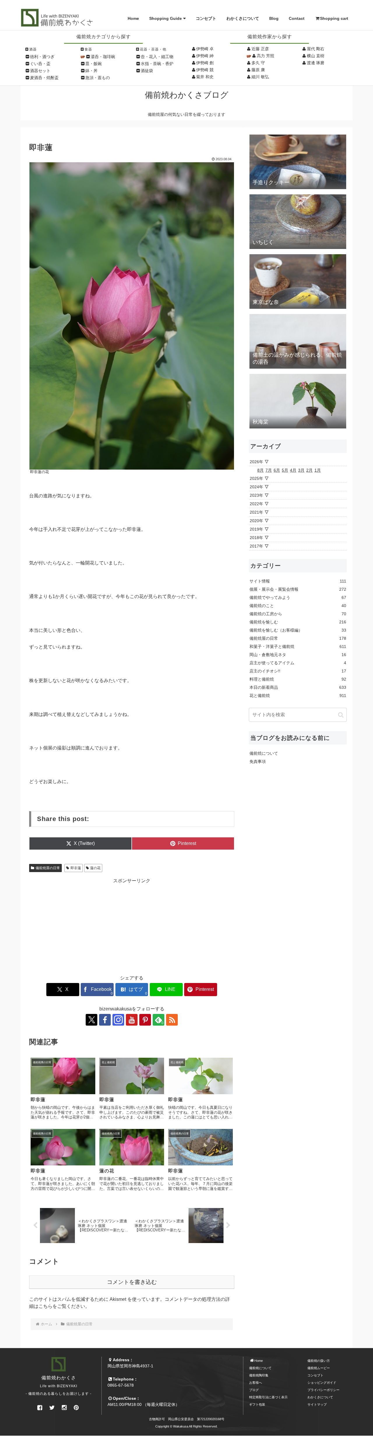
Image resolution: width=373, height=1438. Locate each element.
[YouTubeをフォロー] (132, 1020)
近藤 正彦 (260, 48)
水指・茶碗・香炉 (157, 63)
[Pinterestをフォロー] (145, 1020)
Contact (297, 18)
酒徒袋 (147, 70)
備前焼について (263, 753)
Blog (274, 18)
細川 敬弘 (260, 76)
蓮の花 (95, 868)
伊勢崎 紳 (205, 55)
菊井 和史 (205, 76)
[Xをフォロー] (91, 1020)
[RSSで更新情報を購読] (172, 1020)
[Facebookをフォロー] (105, 1020)
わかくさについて (242, 18)
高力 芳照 (265, 55)
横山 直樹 (315, 55)
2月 (309, 470)
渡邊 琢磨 (315, 62)
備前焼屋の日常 (48, 868)
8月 (260, 470)
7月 (268, 470)
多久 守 (258, 62)
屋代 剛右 (315, 48)
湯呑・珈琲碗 (103, 56)
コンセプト (206, 18)
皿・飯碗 (93, 63)
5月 (285, 470)
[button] (341, 714)
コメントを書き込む (132, 1282)
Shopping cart (334, 18)
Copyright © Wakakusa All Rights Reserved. (186, 1426)
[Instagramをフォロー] (118, 1020)
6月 (277, 470)
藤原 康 (258, 69)
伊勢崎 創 (205, 62)
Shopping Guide (165, 18)
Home (133, 18)
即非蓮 (76, 868)
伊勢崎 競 (205, 69)
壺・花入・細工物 (157, 56)
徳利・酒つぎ (42, 56)
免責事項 (257, 761)
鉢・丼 (91, 70)
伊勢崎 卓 (205, 48)
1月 (317, 470)
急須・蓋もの (97, 77)
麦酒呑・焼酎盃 (44, 77)
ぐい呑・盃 (40, 63)
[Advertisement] (131, 925)
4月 (293, 470)
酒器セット (40, 70)
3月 (301, 470)
